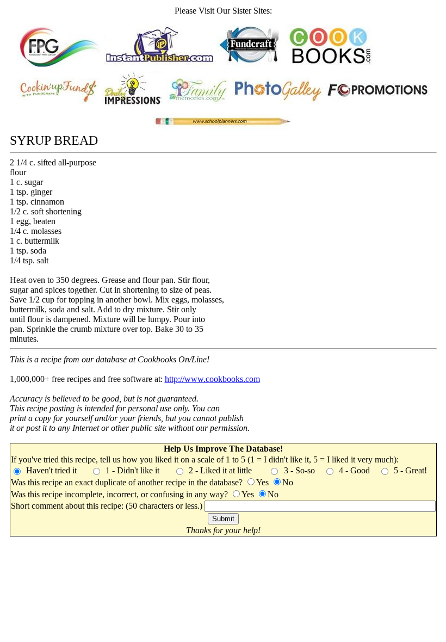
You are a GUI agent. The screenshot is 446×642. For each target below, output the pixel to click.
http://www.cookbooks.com (212, 379)
